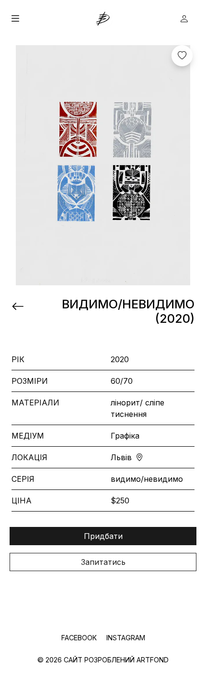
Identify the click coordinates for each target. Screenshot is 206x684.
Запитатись (103, 562)
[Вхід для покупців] (184, 19)
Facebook (80, 638)
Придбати (103, 536)
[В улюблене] (182, 55)
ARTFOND (153, 660)
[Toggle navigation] (51, 19)
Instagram (125, 638)
